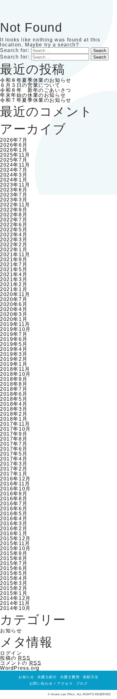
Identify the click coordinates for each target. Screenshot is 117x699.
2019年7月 (13, 334)
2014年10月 (15, 608)
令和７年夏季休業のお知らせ (35, 100)
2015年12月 (15, 538)
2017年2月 (13, 468)
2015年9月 (13, 553)
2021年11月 (15, 254)
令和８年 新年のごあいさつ (35, 90)
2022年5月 (13, 229)
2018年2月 (13, 414)
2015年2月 (13, 588)
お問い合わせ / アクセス (51, 683)
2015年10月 (15, 548)
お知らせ (11, 630)
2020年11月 (15, 294)
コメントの (20, 663)
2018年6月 (13, 394)
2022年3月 (13, 239)
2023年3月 (13, 199)
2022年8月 (13, 214)
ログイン (11, 653)
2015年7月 (13, 563)
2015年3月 (13, 583)
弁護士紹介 (47, 677)
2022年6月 (13, 224)
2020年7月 (13, 299)
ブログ (82, 683)
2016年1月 (13, 533)
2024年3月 (13, 174)
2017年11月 (15, 424)
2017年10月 (15, 429)
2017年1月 (13, 473)
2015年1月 (13, 593)
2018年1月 (13, 419)
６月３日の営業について (30, 85)
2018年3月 (13, 409)
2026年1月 (13, 150)
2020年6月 (13, 304)
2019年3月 (13, 354)
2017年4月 (13, 458)
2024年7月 (13, 169)
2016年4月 (13, 518)
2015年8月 (13, 558)
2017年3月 (13, 463)
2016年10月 (15, 488)
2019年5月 (13, 344)
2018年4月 (13, 404)
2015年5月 (13, 573)
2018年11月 (15, 369)
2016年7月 (13, 503)
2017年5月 (13, 453)
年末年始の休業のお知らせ (33, 95)
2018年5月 (13, 399)
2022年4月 (13, 234)
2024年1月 (13, 179)
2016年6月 (13, 508)
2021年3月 (13, 279)
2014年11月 (15, 603)
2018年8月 (13, 384)
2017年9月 (13, 434)
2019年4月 (13, 349)
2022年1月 (13, 249)
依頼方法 (91, 677)
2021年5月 (13, 269)
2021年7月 (13, 264)
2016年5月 (13, 513)
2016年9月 (13, 493)
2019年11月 (15, 324)
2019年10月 (15, 329)
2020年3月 (13, 314)
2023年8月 (13, 189)
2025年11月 (15, 155)
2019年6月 (13, 339)
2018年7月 (13, 389)
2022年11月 (15, 204)
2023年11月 (15, 184)
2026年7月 (13, 140)
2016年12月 (15, 478)
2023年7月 (13, 194)
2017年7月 (13, 443)
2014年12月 (15, 598)
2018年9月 (13, 379)
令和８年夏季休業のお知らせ (35, 80)
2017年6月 (13, 448)
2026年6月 (13, 145)
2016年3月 (13, 523)
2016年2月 (13, 528)
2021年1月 (13, 289)
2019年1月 (13, 364)
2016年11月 (15, 483)
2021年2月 (13, 284)
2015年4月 (13, 578)
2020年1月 (13, 319)
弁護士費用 (70, 677)
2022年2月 (13, 244)
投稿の (15, 658)
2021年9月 (13, 259)
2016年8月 (13, 498)
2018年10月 (15, 374)
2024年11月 (15, 165)
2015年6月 (13, 568)
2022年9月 (13, 209)
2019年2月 (13, 359)
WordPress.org (20, 668)
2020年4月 (13, 309)
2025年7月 (13, 160)
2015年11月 (15, 543)
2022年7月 (13, 219)
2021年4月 (13, 274)
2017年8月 (13, 439)
